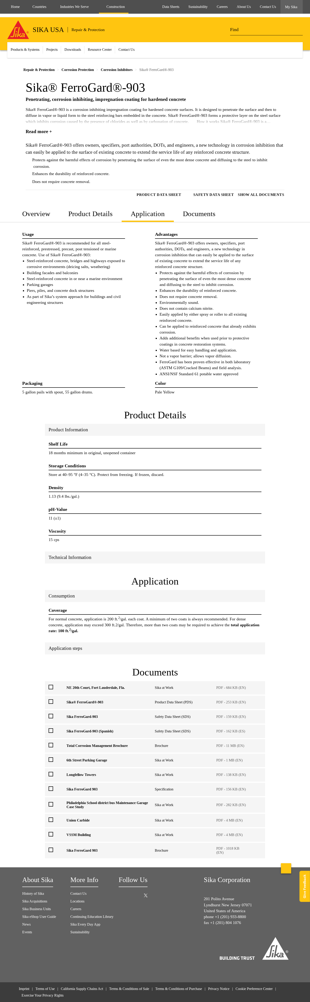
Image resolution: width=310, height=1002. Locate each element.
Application (148, 214)
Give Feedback (304, 886)
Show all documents (261, 195)
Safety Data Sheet (213, 195)
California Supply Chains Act (82, 989)
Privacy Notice (218, 989)
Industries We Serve (74, 7)
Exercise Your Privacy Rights (43, 995)
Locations (77, 901)
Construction (115, 7)
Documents (199, 214)
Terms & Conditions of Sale (129, 989)
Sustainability (80, 932)
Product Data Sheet (159, 195)
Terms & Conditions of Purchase (178, 989)
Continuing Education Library (91, 917)
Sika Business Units (36, 909)
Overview (36, 214)
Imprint (24, 989)
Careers (75, 909)
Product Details (90, 214)
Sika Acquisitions (34, 901)
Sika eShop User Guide (39, 917)
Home (15, 7)
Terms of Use (45, 989)
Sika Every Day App (85, 924)
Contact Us (126, 49)
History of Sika (33, 893)
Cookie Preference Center (254, 989)
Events (27, 932)
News (26, 924)
